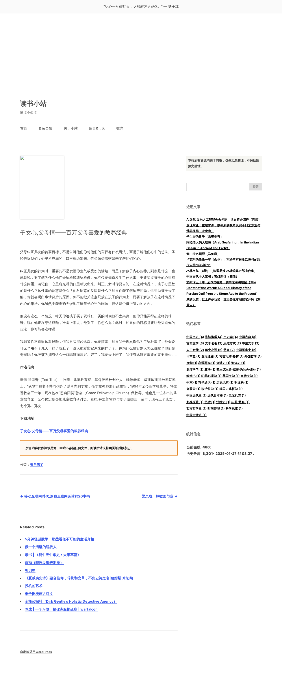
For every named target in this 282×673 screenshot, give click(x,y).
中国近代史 (196, 395)
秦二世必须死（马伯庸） (203, 254)
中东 (191, 382)
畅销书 (193, 376)
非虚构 (241, 382)
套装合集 (45, 128)
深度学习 (195, 369)
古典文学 (195, 343)
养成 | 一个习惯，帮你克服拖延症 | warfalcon (61, 609)
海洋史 (238, 363)
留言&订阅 (97, 128)
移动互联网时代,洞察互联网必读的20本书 (55, 496)
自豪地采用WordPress (36, 652)
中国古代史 (196, 415)
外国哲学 (253, 356)
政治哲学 (210, 389)
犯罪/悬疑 (240, 402)
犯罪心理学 (211, 376)
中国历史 (195, 337)
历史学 (230, 337)
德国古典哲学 (231, 389)
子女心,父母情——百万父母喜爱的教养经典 (54, 431)
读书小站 (33, 103)
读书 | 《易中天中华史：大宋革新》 (53, 554)
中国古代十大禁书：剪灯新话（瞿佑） (212, 276)
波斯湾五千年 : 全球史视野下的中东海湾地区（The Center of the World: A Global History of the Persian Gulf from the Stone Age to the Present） (222, 287)
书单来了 (36, 464)
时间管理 (216, 408)
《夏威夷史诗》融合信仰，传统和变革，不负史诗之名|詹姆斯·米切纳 (79, 578)
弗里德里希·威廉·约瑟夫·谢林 (238, 369)
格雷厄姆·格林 (231, 356)
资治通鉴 (210, 356)
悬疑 (229, 350)
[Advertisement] (141, 58)
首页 (23, 128)
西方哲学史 (196, 408)
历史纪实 (225, 382)
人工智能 (195, 350)
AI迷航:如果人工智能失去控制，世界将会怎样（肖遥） (223, 219)
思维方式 (232, 343)
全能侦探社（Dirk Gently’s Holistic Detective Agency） (71, 601)
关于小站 (71, 128)
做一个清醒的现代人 (41, 547)
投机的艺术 (34, 585)
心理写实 (206, 363)
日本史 (193, 356)
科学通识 (206, 382)
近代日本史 (218, 395)
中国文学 (251, 343)
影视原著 (195, 402)
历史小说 (214, 350)
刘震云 (193, 389)
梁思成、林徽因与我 (160, 496)
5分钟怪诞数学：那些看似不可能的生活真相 (59, 539)
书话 (209, 402)
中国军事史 (246, 350)
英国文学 (231, 376)
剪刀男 (30, 570)
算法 (209, 369)
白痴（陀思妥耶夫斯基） (44, 562)
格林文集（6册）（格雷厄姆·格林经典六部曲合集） (221, 270)
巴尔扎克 (237, 395)
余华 (191, 363)
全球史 (223, 363)
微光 (119, 128)
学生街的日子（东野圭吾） (204, 236)
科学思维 (234, 408)
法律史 (223, 402)
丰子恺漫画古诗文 (39, 593)
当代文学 (249, 376)
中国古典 (247, 337)
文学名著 (214, 343)
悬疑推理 (214, 337)
